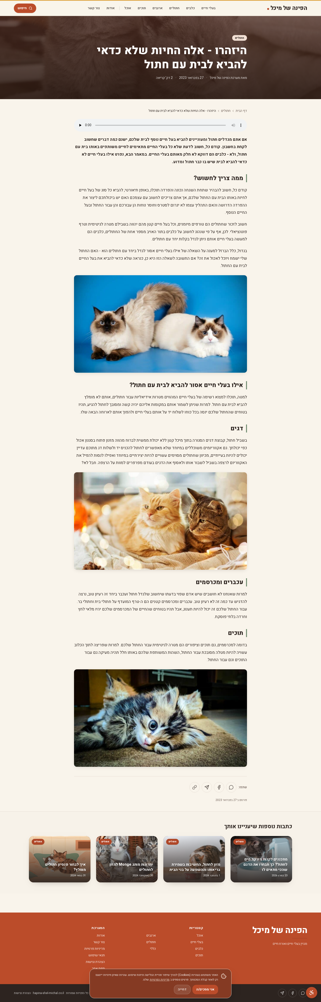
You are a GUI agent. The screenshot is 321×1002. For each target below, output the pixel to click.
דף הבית (241, 111)
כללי (153, 948)
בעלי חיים (208, 8)
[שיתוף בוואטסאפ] (231, 787)
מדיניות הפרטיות (159, 980)
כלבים (190, 8)
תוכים (142, 8)
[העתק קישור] (194, 787)
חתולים (174, 8)
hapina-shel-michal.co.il (48, 993)
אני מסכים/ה (205, 989)
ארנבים (158, 8)
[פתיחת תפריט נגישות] (311, 992)
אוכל (127, 8)
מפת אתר (98, 968)
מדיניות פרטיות (94, 948)
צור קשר (94, 8)
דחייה (182, 989)
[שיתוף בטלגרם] (207, 787)
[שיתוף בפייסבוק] (219, 787)
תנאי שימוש (97, 955)
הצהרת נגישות (95, 961)
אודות (110, 8)
